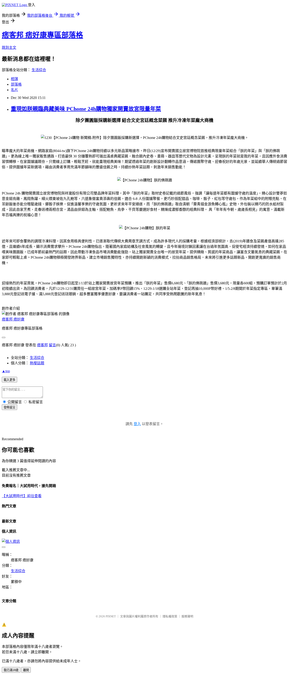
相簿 (14, 79)
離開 (26, 670)
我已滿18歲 (11, 670)
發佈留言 (9, 407)
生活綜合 (39, 70)
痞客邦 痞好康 (13, 319)
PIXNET (111, 616)
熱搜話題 (37, 363)
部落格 (16, 84)
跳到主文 (9, 47)
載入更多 (9, 380)
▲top (6, 371)
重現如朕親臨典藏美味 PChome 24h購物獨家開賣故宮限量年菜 (86, 109)
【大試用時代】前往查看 (22, 496)
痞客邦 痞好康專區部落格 (42, 35)
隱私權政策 (170, 616)
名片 (14, 90)
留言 (52, 345)
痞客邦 (42, 345)
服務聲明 (187, 616)
